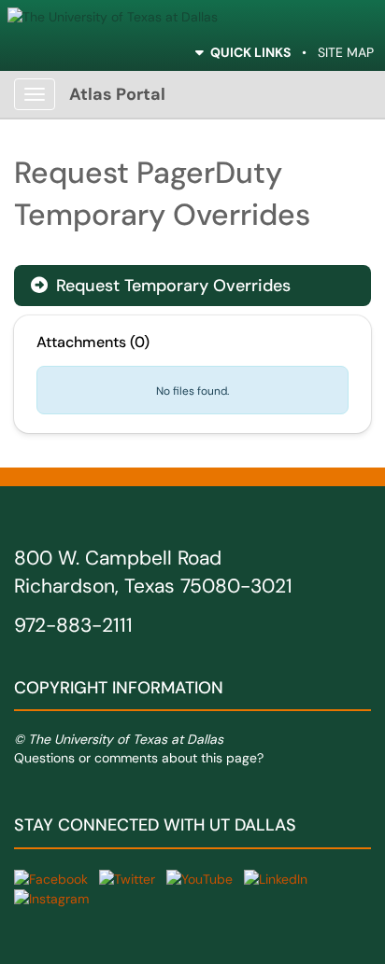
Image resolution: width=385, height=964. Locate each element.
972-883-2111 (73, 625)
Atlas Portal (117, 94)
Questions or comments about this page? (139, 757)
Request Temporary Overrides (161, 285)
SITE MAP (346, 52)
